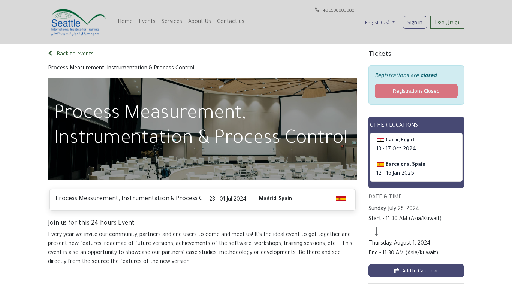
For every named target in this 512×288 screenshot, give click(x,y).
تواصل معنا (447, 22)
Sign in (414, 22)
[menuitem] (125, 22)
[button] (416, 270)
